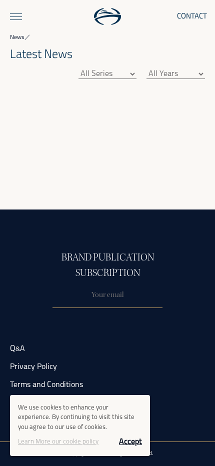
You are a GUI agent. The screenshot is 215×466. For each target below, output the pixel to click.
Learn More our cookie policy (58, 441)
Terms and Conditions (46, 385)
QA (17, 349)
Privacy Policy (33, 367)
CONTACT (192, 16)
